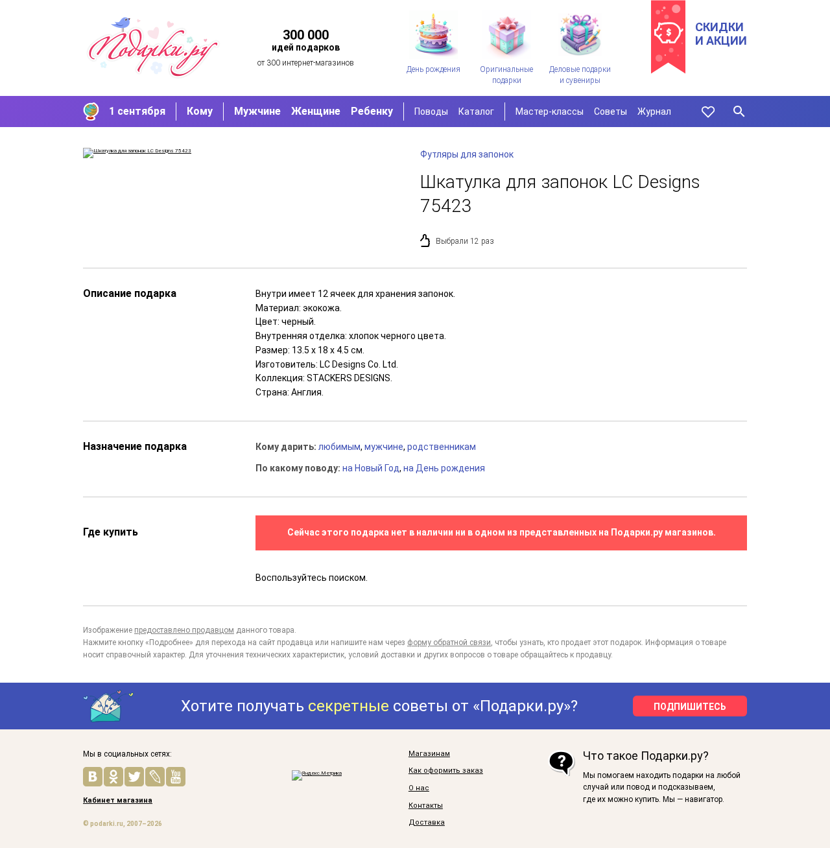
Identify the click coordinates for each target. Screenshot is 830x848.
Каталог (476, 111)
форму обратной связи (449, 642)
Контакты (426, 806)
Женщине (315, 111)
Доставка (427, 823)
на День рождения (444, 468)
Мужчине (257, 111)
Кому (200, 111)
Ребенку (372, 111)
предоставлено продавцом (184, 630)
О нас (419, 788)
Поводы (431, 111)
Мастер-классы (550, 111)
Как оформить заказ (446, 771)
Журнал (654, 111)
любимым (339, 447)
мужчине (383, 447)
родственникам (441, 447)
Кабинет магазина (117, 801)
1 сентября (137, 111)
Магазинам (429, 754)
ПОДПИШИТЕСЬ (690, 706)
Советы (610, 111)
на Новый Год (370, 468)
